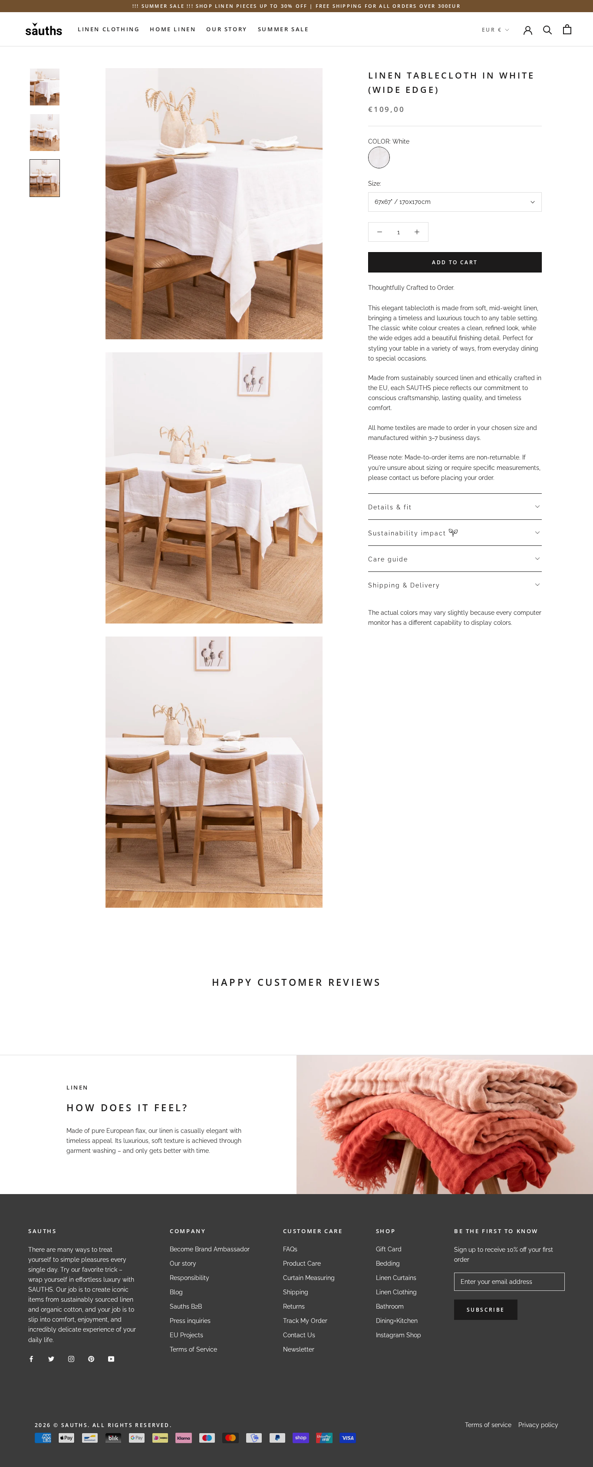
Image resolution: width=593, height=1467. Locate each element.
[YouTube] (111, 1359)
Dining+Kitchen (397, 1320)
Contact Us (299, 1335)
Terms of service (488, 1424)
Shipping (295, 1292)
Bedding (388, 1263)
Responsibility (189, 1277)
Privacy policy (538, 1424)
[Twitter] (51, 1359)
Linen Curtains (396, 1277)
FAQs (290, 1249)
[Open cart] (567, 29)
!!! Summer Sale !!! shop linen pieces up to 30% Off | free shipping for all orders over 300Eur (296, 6)
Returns (294, 1306)
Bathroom (390, 1306)
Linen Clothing (108, 29)
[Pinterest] (91, 1359)
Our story (183, 1263)
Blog (176, 1292)
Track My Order (305, 1320)
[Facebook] (31, 1359)
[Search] (547, 29)
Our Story (226, 29)
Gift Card (389, 1249)
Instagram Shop (398, 1335)
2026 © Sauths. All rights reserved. (103, 1425)
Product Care (302, 1263)
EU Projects (186, 1335)
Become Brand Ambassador (210, 1249)
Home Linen (173, 29)
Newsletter (298, 1349)
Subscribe (486, 1309)
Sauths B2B (186, 1306)
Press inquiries (190, 1320)
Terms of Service (193, 1349)
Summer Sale (283, 29)
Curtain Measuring (309, 1277)
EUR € (492, 29)
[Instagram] (71, 1359)
